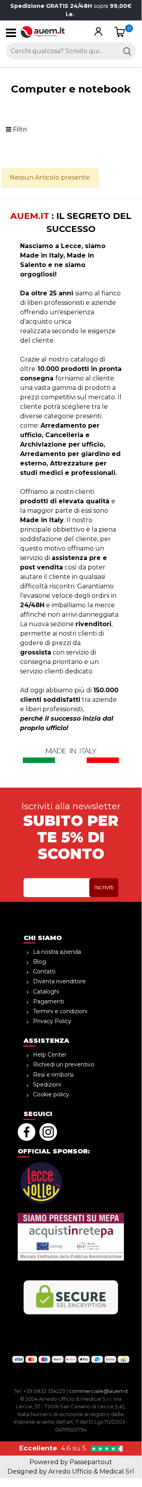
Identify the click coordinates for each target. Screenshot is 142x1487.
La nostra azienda (57, 951)
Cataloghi (46, 991)
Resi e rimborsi (53, 1074)
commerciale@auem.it (98, 1391)
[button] (98, 32)
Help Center (49, 1054)
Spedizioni (47, 1084)
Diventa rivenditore (59, 981)
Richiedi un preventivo (63, 1064)
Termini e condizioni (60, 1011)
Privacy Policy (52, 1021)
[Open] (11, 35)
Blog (39, 961)
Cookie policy (51, 1094)
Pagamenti (48, 1001)
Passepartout (91, 1462)
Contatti (44, 971)
